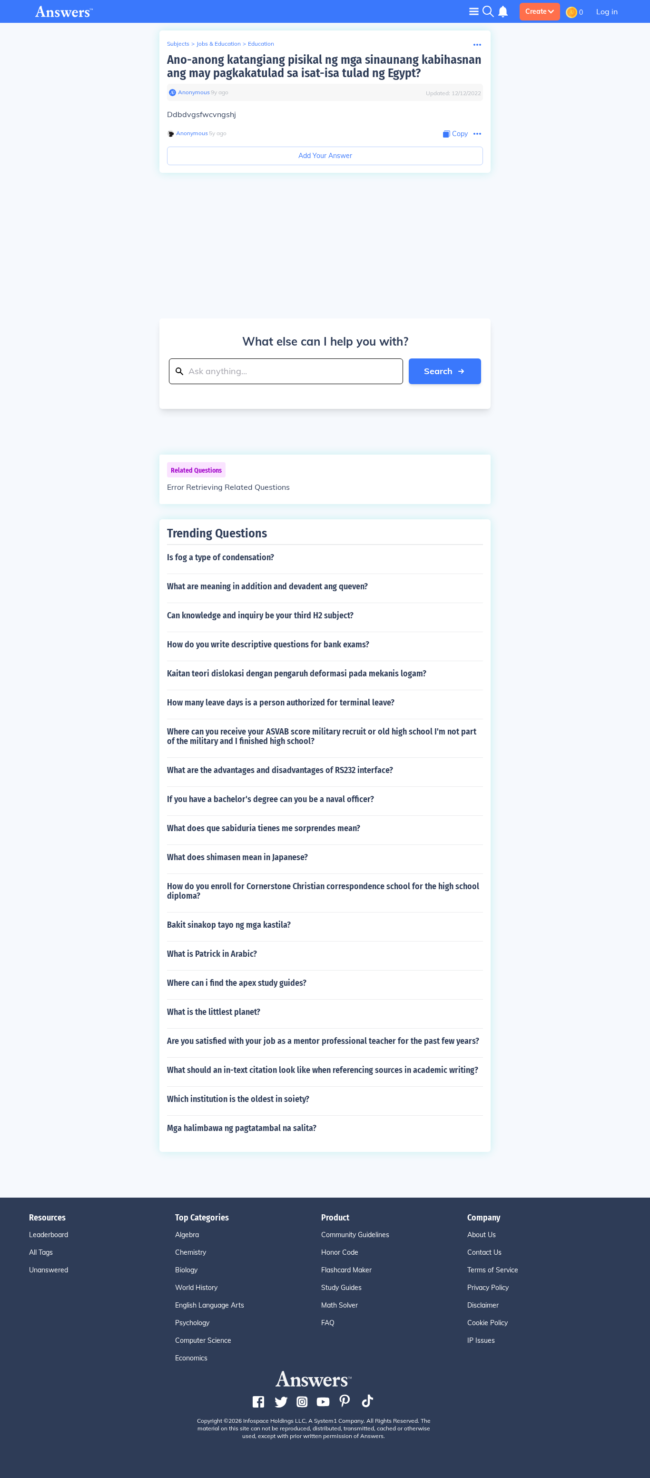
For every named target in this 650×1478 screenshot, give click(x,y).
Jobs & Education (219, 43)
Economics (191, 1358)
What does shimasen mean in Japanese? (237, 857)
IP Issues (481, 1340)
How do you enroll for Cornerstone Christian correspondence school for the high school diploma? (323, 891)
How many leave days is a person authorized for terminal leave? (280, 702)
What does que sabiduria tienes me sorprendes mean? (263, 828)
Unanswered (48, 1270)
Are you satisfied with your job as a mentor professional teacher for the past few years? (323, 1041)
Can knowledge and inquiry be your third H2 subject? (260, 615)
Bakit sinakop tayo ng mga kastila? (229, 925)
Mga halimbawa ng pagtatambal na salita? (241, 1128)
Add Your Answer (325, 155)
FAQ (328, 1323)
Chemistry (190, 1252)
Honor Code (339, 1252)
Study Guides (341, 1287)
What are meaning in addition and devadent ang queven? (267, 586)
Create (536, 11)
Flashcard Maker (346, 1270)
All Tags (41, 1252)
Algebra (187, 1234)
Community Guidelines (355, 1234)
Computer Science (203, 1340)
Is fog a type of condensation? (220, 557)
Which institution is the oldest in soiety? (238, 1099)
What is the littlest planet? (213, 1012)
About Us (481, 1234)
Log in (607, 11)
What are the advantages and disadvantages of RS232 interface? (280, 770)
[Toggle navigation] (474, 11)
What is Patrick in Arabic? (212, 954)
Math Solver (339, 1305)
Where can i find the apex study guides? (236, 983)
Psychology (192, 1323)
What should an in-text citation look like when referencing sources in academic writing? (322, 1070)
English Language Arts (209, 1305)
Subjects (178, 43)
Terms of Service (492, 1270)
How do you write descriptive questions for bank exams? (268, 644)
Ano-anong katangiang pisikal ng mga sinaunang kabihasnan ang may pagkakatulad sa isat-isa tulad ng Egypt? (324, 66)
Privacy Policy (488, 1287)
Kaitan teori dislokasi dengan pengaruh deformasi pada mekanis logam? (296, 673)
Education (261, 43)
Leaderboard (48, 1234)
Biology (186, 1270)
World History (196, 1287)
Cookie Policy (487, 1323)
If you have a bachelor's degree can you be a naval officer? (270, 799)
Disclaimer (483, 1305)
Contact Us (484, 1252)
